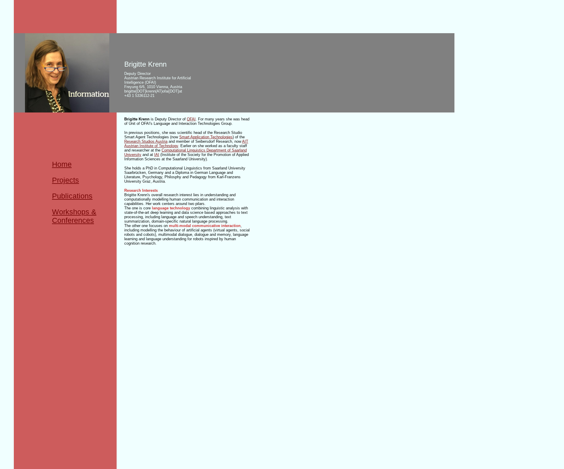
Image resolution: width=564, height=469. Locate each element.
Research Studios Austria (145, 141)
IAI (156, 154)
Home (62, 164)
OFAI (191, 119)
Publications (72, 196)
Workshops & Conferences (74, 216)
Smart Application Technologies (206, 137)
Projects (65, 180)
